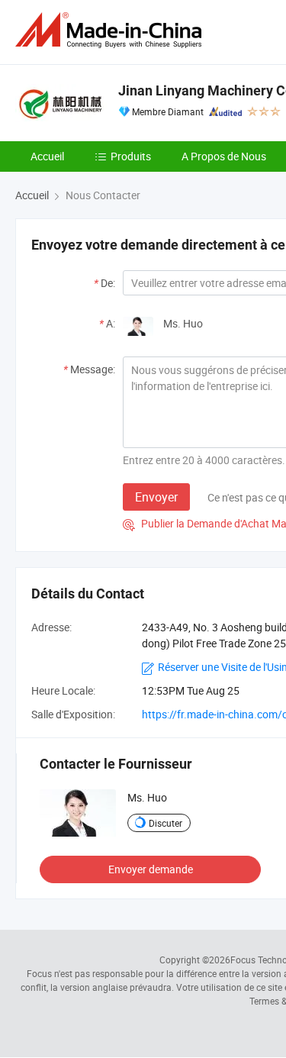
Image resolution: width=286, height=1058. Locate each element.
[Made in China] (111, 30)
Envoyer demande (150, 869)
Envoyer (156, 497)
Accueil (47, 156)
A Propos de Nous (224, 156)
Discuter (165, 823)
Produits (131, 156)
